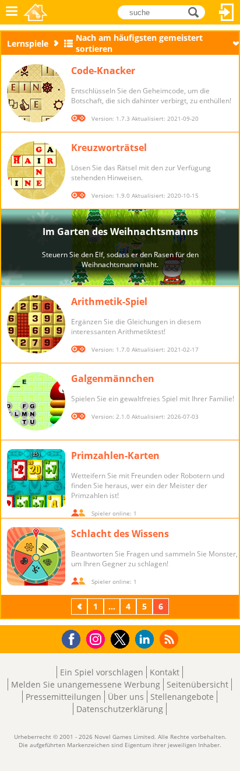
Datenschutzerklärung (119, 708)
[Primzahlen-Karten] (36, 478)
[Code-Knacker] (36, 93)
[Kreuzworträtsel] (36, 170)
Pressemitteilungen (63, 696)
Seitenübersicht (197, 684)
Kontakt (164, 672)
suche (196, 11)
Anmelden (226, 12)
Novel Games (35, 12)
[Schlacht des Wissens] (36, 556)
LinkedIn (146, 639)
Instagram (97, 638)
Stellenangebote (182, 696)
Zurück (80, 606)
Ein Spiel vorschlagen (101, 672)
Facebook (74, 638)
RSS (170, 639)
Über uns (126, 696)
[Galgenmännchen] (36, 401)
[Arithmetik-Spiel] (36, 324)
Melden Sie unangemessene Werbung (85, 684)
